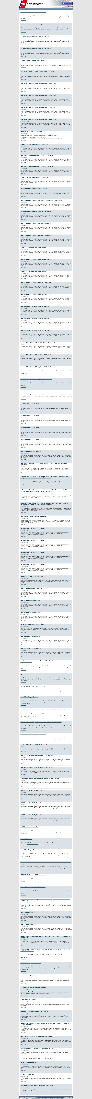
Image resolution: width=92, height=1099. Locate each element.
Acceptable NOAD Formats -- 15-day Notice (32, 528)
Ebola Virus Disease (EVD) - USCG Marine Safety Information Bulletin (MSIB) (41, 722)
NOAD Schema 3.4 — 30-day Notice (30, 802)
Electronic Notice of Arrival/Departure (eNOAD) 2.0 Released (36, 1085)
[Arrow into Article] (20, 20)
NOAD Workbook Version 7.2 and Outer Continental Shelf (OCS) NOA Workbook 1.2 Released (45, 862)
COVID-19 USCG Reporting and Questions (31, 131)
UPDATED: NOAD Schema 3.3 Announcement (33, 875)
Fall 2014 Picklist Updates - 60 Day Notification (33, 744)
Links (71, 1097)
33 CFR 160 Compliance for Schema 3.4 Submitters (34, 624)
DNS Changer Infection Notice (28, 1062)
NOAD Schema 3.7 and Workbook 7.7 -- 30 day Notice (34, 294)
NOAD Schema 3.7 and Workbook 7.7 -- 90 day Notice (34, 318)
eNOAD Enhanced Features (28, 999)
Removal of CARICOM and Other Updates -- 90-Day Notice (36, 379)
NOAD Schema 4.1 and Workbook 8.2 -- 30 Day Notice (35, 36)
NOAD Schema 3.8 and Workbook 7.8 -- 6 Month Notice (35, 259)
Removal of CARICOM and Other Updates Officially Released (36, 342)
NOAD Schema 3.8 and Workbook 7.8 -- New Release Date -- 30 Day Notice (40, 200)
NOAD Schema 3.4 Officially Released (30, 790)
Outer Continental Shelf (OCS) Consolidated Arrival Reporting (37, 1036)
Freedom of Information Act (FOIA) (31, 1097)
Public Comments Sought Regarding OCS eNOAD (34, 1011)
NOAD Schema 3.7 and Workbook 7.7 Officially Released (35, 282)
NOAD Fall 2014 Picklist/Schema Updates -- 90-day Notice (36, 755)
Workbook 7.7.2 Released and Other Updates (32, 247)
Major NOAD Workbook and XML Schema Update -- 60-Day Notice (38, 95)
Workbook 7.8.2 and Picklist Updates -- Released (33, 144)
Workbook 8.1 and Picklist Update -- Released (32, 60)
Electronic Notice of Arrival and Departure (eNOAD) (59, 1078)
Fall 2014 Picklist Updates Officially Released (32, 686)
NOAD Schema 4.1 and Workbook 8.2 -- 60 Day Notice (35, 48)
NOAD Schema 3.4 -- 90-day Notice (29, 827)
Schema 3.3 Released (26, 839)
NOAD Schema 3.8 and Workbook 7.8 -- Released (33, 188)
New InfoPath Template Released (29, 697)
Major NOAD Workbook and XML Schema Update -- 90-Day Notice (38, 107)
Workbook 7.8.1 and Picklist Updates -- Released (33, 177)
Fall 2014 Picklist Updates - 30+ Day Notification (33, 734)
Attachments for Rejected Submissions (31, 576)
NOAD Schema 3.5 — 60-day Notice (30, 636)
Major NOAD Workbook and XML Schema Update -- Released (37, 71)
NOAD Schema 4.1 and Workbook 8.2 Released (33, 12)
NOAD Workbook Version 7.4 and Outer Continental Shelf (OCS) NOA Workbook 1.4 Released (45, 709)
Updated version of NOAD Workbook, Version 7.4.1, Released (37, 674)
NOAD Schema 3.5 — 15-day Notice (30, 600)
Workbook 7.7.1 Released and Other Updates (32, 271)
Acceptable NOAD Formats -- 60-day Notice (32, 552)
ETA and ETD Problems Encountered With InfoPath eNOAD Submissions (40, 778)
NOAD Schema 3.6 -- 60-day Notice (29, 439)
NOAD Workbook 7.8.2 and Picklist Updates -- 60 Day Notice (36, 166)
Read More (23, 20)
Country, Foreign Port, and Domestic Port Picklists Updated (36, 1048)
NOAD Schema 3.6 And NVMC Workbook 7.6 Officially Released (37, 391)
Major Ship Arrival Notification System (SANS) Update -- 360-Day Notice (39, 24)
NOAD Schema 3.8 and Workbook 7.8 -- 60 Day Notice (35, 223)
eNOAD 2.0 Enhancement (27, 1074)
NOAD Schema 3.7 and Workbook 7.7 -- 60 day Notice (34, 306)
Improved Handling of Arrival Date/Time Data (32, 987)
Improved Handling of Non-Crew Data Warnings (33, 887)
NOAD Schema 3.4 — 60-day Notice (30, 814)
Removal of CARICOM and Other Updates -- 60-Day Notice (36, 367)
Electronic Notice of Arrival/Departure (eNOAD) (60, 1089)
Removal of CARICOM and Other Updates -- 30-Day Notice (36, 354)
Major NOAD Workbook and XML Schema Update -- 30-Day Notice (38, 83)
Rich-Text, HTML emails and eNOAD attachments (33, 516)
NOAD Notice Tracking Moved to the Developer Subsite (35, 767)
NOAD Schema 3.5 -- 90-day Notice (29, 648)
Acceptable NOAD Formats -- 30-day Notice (32, 540)
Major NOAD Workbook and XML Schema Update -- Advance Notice (38, 119)
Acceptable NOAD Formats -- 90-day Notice (32, 564)
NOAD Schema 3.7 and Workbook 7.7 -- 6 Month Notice (35, 330)
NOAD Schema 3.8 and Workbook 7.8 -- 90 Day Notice (35, 235)
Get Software (66, 1097)
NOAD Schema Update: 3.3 (27, 912)
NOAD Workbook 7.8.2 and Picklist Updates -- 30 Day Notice (36, 155)
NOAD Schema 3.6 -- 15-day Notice (29, 403)
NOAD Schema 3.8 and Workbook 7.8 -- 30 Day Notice (35, 211)
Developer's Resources (32, 844)
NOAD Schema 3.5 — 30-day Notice (30, 612)
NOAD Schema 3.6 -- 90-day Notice (29, 451)
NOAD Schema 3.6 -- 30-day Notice (29, 415)
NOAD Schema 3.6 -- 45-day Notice (29, 427)
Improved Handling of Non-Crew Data (30, 963)
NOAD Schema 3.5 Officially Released (30, 588)
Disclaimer (22, 1097)
